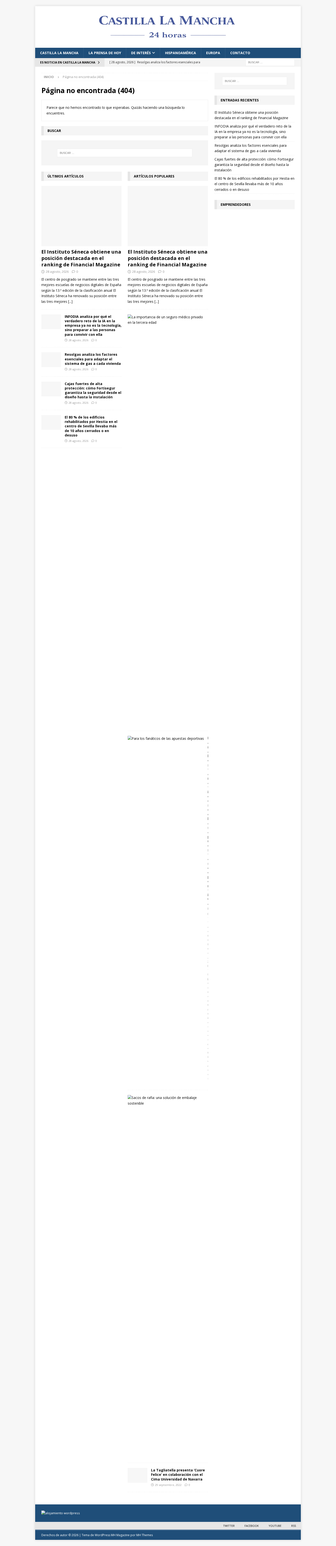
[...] (70, 301)
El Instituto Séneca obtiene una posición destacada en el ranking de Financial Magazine (81, 258)
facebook (251, 1526)
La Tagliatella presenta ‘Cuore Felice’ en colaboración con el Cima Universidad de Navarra (178, 1474)
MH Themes (144, 1535)
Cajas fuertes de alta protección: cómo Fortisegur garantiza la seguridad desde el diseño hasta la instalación (93, 390)
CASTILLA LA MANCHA (59, 52)
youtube (275, 1526)
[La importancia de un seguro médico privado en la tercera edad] (166, 319)
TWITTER (229, 1526)
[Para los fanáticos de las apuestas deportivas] (166, 738)
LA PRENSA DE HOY (105, 52)
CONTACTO (240, 52)
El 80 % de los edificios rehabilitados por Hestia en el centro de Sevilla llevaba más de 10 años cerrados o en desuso (91, 426)
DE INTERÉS (141, 52)
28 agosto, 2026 (57, 271)
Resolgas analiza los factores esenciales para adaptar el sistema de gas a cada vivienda (93, 359)
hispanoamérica (180, 52)
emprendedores (236, 204)
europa (213, 52)
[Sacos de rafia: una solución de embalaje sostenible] (166, 1100)
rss (293, 1526)
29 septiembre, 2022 (168, 1485)
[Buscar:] (270, 62)
